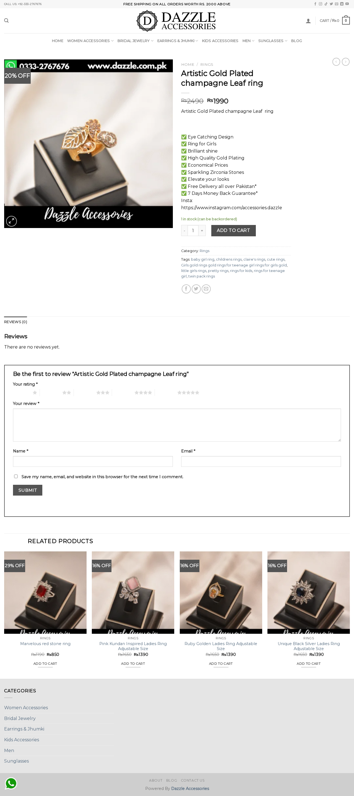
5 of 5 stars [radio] (166, 392)
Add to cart (233, 230)
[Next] (349, 614)
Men (247, 41)
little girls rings (193, 271)
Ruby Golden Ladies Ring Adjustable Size (220, 646)
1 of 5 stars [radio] (21, 392)
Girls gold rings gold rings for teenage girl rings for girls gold (234, 265)
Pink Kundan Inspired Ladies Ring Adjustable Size (133, 646)
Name (20, 451)
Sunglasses (271, 41)
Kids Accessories (220, 41)
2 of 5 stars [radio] (51, 392)
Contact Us (193, 780)
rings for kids (241, 271)
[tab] (15, 322)
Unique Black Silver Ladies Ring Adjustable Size (309, 646)
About (155, 780)
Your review (26, 403)
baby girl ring (202, 259)
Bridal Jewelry (134, 41)
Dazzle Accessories (190, 788)
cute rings (276, 259)
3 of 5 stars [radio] (85, 392)
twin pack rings (201, 276)
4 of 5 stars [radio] (123, 392)
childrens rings (229, 259)
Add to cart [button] (45, 664)
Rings (206, 64)
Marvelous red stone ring (45, 643)
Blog (296, 41)
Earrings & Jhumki (175, 41)
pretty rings (218, 271)
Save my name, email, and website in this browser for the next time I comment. (102, 476)
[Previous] (4, 614)
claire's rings (254, 259)
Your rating (25, 384)
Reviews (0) (15, 322)
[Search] (6, 20)
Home (57, 41)
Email (188, 451)
